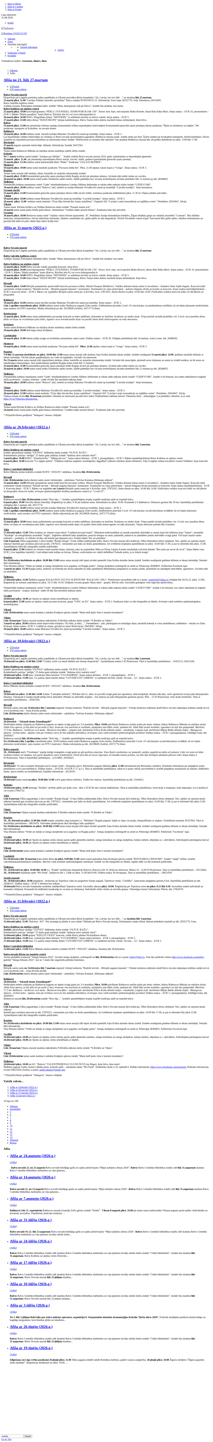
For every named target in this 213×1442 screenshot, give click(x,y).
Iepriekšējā (15, 1109)
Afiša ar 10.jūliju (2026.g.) (31, 1284)
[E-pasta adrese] (18, 89)
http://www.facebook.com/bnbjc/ (188, 957)
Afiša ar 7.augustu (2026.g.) (31, 1198)
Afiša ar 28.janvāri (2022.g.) (24, 1090)
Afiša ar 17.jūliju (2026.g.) (31, 1262)
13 (11, 1134)
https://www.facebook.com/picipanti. (168, 1067)
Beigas (13, 1143)
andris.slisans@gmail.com (52, 1069)
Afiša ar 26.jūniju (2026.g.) (31, 1327)
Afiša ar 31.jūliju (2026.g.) (31, 1220)
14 (11, 1137)
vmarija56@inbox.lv (158, 579)
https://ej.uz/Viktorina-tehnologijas (20, 399)
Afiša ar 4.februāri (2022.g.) (23, 1087)
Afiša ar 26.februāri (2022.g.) (27, 427)
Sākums (14, 1106)
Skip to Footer (14, 9)
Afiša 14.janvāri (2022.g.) (22, 1095)
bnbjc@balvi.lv (137, 957)
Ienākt (10, 23)
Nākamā (14, 1140)
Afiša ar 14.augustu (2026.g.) (32, 1177)
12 (11, 1131)
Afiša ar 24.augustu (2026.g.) (32, 1156)
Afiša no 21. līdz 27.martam (26, 80)
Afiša (13, 1162)
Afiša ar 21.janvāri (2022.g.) (24, 1093)
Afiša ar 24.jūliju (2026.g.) (31, 1241)
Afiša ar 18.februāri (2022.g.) (27, 641)
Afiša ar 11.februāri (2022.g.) (27, 901)
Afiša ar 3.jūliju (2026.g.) (30, 1305)
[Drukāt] (14, 86)
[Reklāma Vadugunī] (14, 33)
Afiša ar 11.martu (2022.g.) (25, 228)
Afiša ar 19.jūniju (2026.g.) (31, 1348)
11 (11, 1128)
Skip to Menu (14, 3)
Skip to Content (15, 6)
